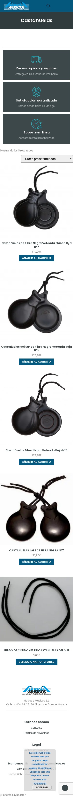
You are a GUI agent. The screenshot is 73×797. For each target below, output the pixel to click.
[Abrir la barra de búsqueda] (48, 6)
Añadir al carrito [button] (36, 258)
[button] (67, 6)
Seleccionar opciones (37, 662)
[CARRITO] (54, 6)
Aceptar (41, 787)
